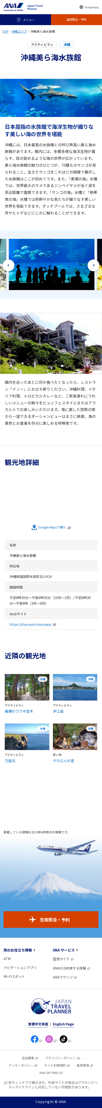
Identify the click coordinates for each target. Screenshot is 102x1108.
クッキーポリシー (21, 1065)
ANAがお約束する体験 (69, 968)
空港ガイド (61, 958)
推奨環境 (83, 1065)
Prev (8, 265)
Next (93, 265)
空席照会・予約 (55, 919)
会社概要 (28, 1058)
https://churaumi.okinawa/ (30, 624)
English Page (63, 1024)
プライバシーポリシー (60, 1058)
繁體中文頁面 (38, 1024)
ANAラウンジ (63, 977)
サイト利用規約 (55, 1065)
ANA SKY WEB (48, 1072)
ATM (7, 958)
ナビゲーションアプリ (20, 967)
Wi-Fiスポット (14, 976)
